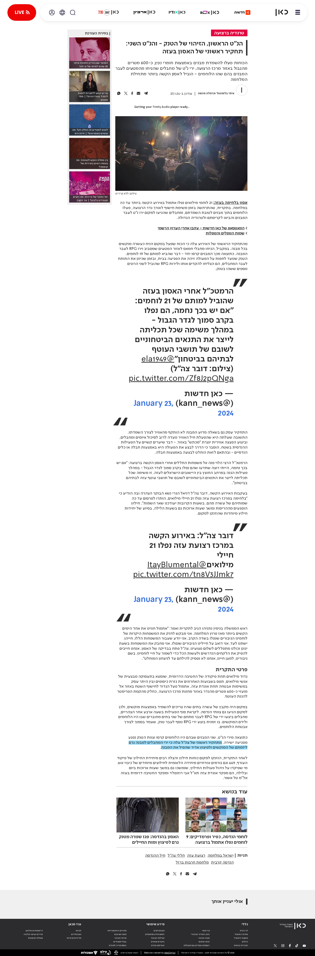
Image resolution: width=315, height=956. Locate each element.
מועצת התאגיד (241, 938)
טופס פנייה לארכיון (117, 945)
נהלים (245, 942)
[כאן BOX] (210, 12)
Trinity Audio (161, 107)
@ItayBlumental (176, 565)
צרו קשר (206, 930)
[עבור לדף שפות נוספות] (62, 12)
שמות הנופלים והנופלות (225, 233)
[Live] (21, 12)
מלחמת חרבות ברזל (192, 862)
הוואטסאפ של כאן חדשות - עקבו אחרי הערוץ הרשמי (201, 228)
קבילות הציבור (157, 938)
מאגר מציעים (120, 934)
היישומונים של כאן (34, 930)
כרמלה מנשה (206, 93)
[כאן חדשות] (242, 12)
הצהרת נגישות (241, 945)
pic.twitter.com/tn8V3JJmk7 (183, 575)
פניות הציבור (120, 938)
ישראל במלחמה (221, 855)
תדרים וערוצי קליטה (33, 934)
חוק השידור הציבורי (200, 934)
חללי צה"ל (176, 855)
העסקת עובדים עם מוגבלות (197, 945)
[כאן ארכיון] (144, 12)
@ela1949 (157, 359)
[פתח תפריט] (297, 12)
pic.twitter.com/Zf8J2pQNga (181, 379)
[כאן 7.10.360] (108, 12)
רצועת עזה (196, 855)
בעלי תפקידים (119, 942)
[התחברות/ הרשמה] (51, 12)
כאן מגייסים (159, 930)
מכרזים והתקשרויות (116, 930)
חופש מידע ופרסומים (154, 934)
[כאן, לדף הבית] (279, 12)
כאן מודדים (76, 934)
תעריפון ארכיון (157, 945)
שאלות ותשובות (35, 938)
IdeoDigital (169, 953)
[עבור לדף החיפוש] (72, 12)
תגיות (78, 930)
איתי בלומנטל (225, 93)
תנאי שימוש (204, 942)
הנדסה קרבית (222, 862)
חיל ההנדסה (155, 855)
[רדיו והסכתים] (177, 12)
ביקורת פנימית (157, 942)
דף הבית (244, 930)
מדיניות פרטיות (74, 938)
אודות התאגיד (241, 934)
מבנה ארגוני (204, 938)
